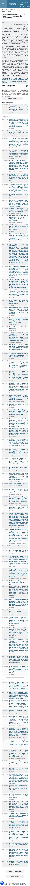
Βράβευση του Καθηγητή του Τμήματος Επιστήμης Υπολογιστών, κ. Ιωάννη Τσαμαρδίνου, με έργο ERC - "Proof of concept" (18, 743)
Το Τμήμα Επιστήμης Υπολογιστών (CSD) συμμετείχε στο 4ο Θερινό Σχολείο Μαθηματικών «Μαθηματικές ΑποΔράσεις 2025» (18, 292)
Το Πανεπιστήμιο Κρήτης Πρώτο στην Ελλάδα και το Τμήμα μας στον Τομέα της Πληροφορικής (18, 558)
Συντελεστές (15, 884)
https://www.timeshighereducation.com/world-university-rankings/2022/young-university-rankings (15, 81)
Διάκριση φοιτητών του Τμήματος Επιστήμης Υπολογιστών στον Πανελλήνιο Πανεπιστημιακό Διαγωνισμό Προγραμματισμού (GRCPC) (18, 364)
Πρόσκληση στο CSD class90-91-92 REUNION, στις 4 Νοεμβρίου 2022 (18, 563)
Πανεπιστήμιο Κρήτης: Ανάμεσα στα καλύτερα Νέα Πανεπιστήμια (18, 611)
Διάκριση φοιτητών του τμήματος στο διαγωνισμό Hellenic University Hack (18, 210)
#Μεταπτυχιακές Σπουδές (19, 93)
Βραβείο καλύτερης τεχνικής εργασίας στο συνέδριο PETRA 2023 (18, 491)
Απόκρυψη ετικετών (12, 98)
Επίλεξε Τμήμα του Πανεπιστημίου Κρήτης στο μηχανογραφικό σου (18, 582)
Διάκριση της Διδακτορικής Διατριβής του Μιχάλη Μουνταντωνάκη (18, 862)
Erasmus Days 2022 (14, 546)
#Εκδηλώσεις (6, 91)
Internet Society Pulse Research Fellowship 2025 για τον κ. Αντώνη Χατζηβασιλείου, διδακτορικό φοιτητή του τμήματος (18, 310)
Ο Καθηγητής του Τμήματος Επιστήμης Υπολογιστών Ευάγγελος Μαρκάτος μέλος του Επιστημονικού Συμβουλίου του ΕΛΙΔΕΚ (18, 669)
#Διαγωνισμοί (13, 90)
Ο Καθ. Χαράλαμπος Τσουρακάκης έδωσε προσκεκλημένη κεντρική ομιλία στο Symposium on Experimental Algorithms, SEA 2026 (18, 153)
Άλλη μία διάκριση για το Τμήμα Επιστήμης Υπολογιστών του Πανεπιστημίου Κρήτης (18, 507)
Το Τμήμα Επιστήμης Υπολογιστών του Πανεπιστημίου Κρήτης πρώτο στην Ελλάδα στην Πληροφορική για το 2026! (18, 108)
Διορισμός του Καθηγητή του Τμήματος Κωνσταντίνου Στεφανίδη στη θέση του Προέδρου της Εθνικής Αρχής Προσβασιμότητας (18, 824)
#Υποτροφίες (6, 96)
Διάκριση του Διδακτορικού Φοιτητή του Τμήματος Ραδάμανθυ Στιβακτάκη (18, 815)
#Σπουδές (25, 94)
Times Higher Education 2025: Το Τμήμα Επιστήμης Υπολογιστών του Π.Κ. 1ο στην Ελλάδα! (18, 355)
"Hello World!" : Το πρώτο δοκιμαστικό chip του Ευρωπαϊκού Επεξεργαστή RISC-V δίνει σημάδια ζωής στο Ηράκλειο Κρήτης (18, 620)
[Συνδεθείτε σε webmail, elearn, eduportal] (29, 6)
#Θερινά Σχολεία (16, 91)
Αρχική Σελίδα (6, 10)
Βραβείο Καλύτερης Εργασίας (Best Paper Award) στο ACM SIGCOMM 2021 (18, 796)
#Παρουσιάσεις (6, 94)
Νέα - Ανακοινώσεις (16, 10)
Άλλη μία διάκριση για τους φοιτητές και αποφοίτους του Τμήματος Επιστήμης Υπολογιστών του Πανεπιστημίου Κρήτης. (18, 476)
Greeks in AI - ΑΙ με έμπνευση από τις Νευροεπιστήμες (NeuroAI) (18, 132)
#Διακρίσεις (5, 22)
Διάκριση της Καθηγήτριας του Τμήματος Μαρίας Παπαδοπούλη (18, 762)
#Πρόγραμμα (16, 94)
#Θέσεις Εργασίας (20, 401)
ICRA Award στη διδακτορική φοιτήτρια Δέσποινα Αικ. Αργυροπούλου (18, 302)
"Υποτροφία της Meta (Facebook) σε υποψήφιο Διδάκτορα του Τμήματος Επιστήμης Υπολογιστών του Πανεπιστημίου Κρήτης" (18, 753)
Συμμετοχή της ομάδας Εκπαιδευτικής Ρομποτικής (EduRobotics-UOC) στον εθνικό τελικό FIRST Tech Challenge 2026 (18, 177)
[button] (1, 882)
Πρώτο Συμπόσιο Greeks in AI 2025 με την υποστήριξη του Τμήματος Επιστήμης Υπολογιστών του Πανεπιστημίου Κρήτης (18, 236)
